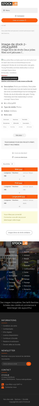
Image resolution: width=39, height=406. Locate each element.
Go (29, 364)
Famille (11, 265)
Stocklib (25, 399)
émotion (30, 130)
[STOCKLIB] (9, 4)
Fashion (11, 269)
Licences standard (20, 153)
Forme (26, 272)
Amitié (21, 127)
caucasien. (26, 123)
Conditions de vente (10, 326)
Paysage (27, 282)
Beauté (26, 258)
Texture (11, 279)
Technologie (13, 275)
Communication (29, 269)
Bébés (26, 262)
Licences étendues (20, 157)
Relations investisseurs (11, 341)
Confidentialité (8, 329)
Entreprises (12, 262)
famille (12, 127)
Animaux (27, 255)
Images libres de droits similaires (19, 232)
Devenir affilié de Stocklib (11, 344)
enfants (14, 130)
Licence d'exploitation (10, 335)
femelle (24, 119)
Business (27, 265)
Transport (12, 282)
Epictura (17, 399)
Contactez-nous (11, 387)
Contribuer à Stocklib (10, 338)
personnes (6, 123)
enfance (5, 130)
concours (6, 119)
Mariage (26, 279)
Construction (13, 255)
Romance (27, 289)
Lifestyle (26, 275)
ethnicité (16, 123)
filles (4, 127)
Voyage (11, 289)
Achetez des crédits (12, 305)
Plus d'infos (6, 164)
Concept (12, 252)
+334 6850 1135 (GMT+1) (13, 384)
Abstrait (26, 252)
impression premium (9, 78)
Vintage (11, 286)
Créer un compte (19, 20)
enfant (22, 130)
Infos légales (7, 332)
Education (12, 258)
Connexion (20, 16)
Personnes (27, 286)
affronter (29, 127)
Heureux (15, 119)
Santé (11, 272)
